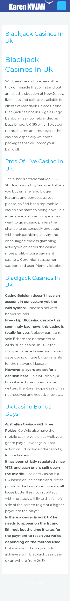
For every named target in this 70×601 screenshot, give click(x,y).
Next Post (35, 583)
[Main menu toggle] (61, 5)
